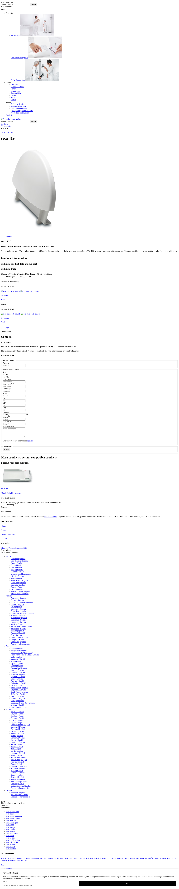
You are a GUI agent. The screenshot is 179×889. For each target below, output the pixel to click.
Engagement (15, 91)
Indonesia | (18, 659)
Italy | (16, 749)
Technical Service (17, 104)
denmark (11, 849)
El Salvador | (19, 618)
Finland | (17, 733)
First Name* (8, 379)
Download (5, 295)
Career (13, 95)
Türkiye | (17, 701)
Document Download (19, 108)
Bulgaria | (17, 718)
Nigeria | (17, 576)
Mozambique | (21, 574)
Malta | (16, 755)
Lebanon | (18, 672)
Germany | (18, 738)
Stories (13, 100)
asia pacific (12, 842)
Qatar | (16, 685)
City (4, 408)
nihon (10, 825)
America (9, 596)
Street (5, 393)
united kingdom (14, 816)
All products (15, 35)
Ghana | (17, 567)
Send (3, 299)
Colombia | (18, 609)
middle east (12, 833)
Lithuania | (18, 753)
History (13, 89)
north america (13, 818)
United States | (19, 637)
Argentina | (18, 598)
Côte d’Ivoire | (19, 561)
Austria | (17, 712)
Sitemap (9, 869)
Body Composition (18, 80)
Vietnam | (17, 705)
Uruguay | (18, 639)
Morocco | (17, 572)
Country (6, 412)
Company (6, 389)
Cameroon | (18, 559)
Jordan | (17, 666)
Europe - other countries (20, 788)
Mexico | (17, 624)
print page (5, 327)
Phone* (6, 417)
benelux (11, 844)
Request (6, 363)
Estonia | (17, 731)
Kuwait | (17, 670)
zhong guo (12, 823)
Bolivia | (17, 600)
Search (33, 4)
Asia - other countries (19, 707)
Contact (9, 115)
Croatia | (17, 720)
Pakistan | (17, 681)
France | (17, 736)
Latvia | (17, 751)
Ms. (7, 375)
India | (16, 657)
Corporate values (17, 87)
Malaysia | (18, 674)
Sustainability (16, 93)
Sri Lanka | (18, 694)
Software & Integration (19, 58)
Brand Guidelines (8, 534)
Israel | (16, 661)
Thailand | (18, 698)
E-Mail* (7, 422)
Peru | (16, 635)
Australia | (18, 792)
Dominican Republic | (22, 613)
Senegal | (17, 578)
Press (3, 530)
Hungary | (18, 742)
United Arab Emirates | (23, 703)
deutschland (12, 812)
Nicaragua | (18, 629)
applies (30, 441)
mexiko (90, 858)
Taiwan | (17, 696)
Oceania (9, 790)
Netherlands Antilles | (22, 626)
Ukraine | (17, 784)
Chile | (16, 607)
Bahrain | (17, 648)
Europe (8, 709)
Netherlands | (18, 757)
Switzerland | (19, 779)
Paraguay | (18, 633)
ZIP (4, 403)
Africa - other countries (19, 594)
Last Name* (8, 384)
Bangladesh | (19, 650)
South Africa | (19, 580)
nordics (10, 838)
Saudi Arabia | (19, 688)
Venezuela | (18, 642)
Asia (7, 646)
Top (2, 865)
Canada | (17, 605)
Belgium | (17, 714)
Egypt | (17, 563)
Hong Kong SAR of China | (25, 655)
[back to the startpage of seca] (12, 119)
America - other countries (20, 644)
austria (10, 829)
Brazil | (22, 602)
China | (22, 653)
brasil (10, 836)
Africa (8, 556)
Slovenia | (18, 773)
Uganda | (17, 589)
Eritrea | (17, 565)
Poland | (16, 764)
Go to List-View (7, 132)
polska (10, 831)
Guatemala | (18, 620)
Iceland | (17, 744)
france (10, 814)
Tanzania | (18, 585)
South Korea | (19, 692)
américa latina (13, 840)
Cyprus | (17, 722)
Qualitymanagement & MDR (22, 111)
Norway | (17, 762)
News (13, 97)
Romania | (18, 768)
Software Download (18, 106)
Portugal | (19, 766)
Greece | (17, 740)
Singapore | (18, 690)
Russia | (17, 771)
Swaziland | (18, 583)
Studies (4, 538)
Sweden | (17, 777)
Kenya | (17, 570)
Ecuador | (18, 615)
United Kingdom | (21, 786)
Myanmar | (18, 677)
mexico (10, 827)
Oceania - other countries (20, 797)
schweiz (11, 820)
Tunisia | (17, 587)
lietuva (10, 847)
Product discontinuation (20, 113)
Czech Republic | (20, 725)
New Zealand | (19, 795)
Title (5, 372)
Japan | (17, 664)
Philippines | (18, 683)
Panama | (17, 631)
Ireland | (17, 747)
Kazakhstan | (19, 668)
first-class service (50, 517)
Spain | (17, 775)
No (4, 398)
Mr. (7, 377)
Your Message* (9, 426)
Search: (4, 4)
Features (9, 236)
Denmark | (18, 727)
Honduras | (18, 622)
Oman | (17, 679)
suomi (140, 858)
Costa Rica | (19, 611)
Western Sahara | (20, 591)
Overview (14, 84)
